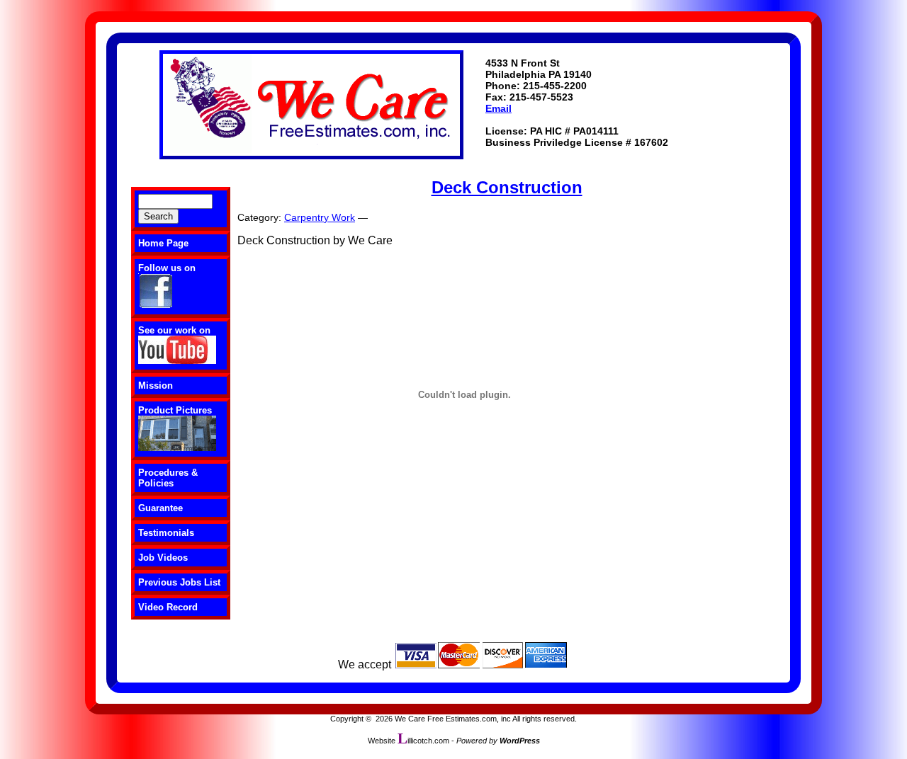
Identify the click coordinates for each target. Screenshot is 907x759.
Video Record (168, 607)
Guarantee (160, 508)
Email (498, 108)
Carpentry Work (319, 217)
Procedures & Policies (168, 478)
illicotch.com (423, 740)
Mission (155, 385)
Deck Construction (507, 187)
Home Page (163, 243)
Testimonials (166, 532)
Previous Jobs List (179, 582)
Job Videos (163, 557)
